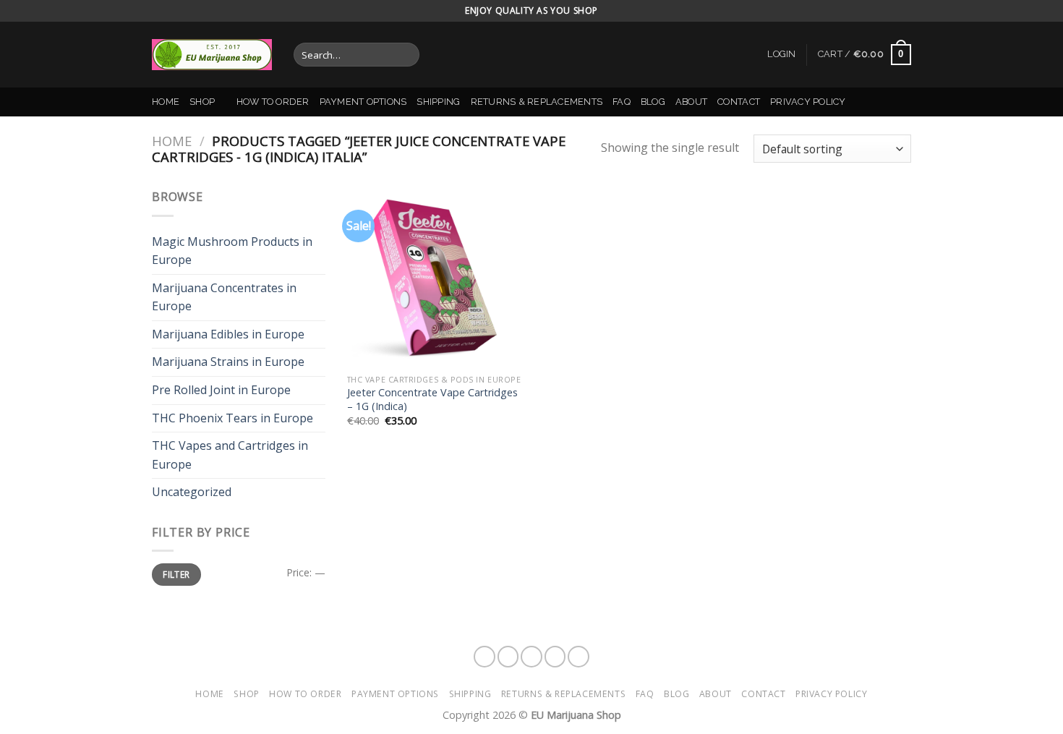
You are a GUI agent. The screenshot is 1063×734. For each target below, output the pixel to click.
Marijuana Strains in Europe (228, 362)
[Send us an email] (578, 656)
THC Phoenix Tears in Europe (232, 418)
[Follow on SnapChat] (531, 656)
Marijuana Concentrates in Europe (224, 297)
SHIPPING (438, 101)
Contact (738, 101)
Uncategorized (191, 492)
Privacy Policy (808, 101)
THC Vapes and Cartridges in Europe (230, 455)
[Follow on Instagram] (508, 656)
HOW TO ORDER (272, 101)
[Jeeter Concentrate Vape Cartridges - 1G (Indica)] (436, 277)
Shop (202, 101)
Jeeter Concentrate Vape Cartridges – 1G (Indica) (432, 399)
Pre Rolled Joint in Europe (221, 390)
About (691, 101)
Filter (176, 574)
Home (165, 101)
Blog (653, 101)
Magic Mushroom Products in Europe (232, 251)
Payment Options (363, 101)
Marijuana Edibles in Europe (228, 334)
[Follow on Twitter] (555, 656)
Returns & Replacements (537, 101)
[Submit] (405, 55)
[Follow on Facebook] (484, 656)
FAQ (621, 101)
